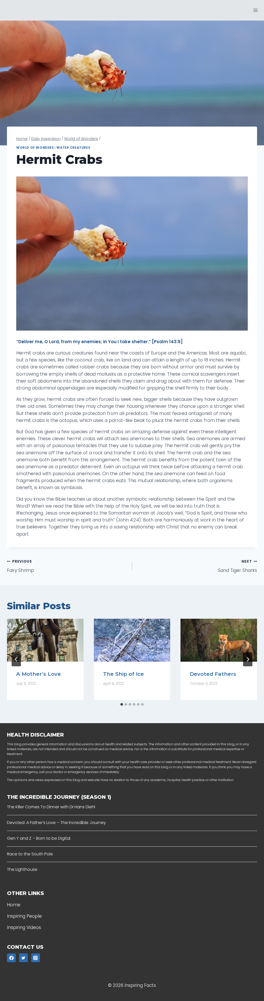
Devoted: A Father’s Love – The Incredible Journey (56, 823)
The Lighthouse (22, 869)
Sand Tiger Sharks (237, 566)
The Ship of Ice (123, 674)
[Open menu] (255, 10)
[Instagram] (35, 957)
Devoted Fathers (213, 674)
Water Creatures (73, 148)
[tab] (121, 704)
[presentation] (45, 640)
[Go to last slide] (16, 659)
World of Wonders (35, 148)
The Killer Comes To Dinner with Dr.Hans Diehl (51, 807)
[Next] (247, 659)
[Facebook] (11, 957)
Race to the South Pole (30, 854)
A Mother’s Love (38, 674)
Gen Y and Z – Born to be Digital (38, 838)
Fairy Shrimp (20, 566)
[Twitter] (23, 957)
